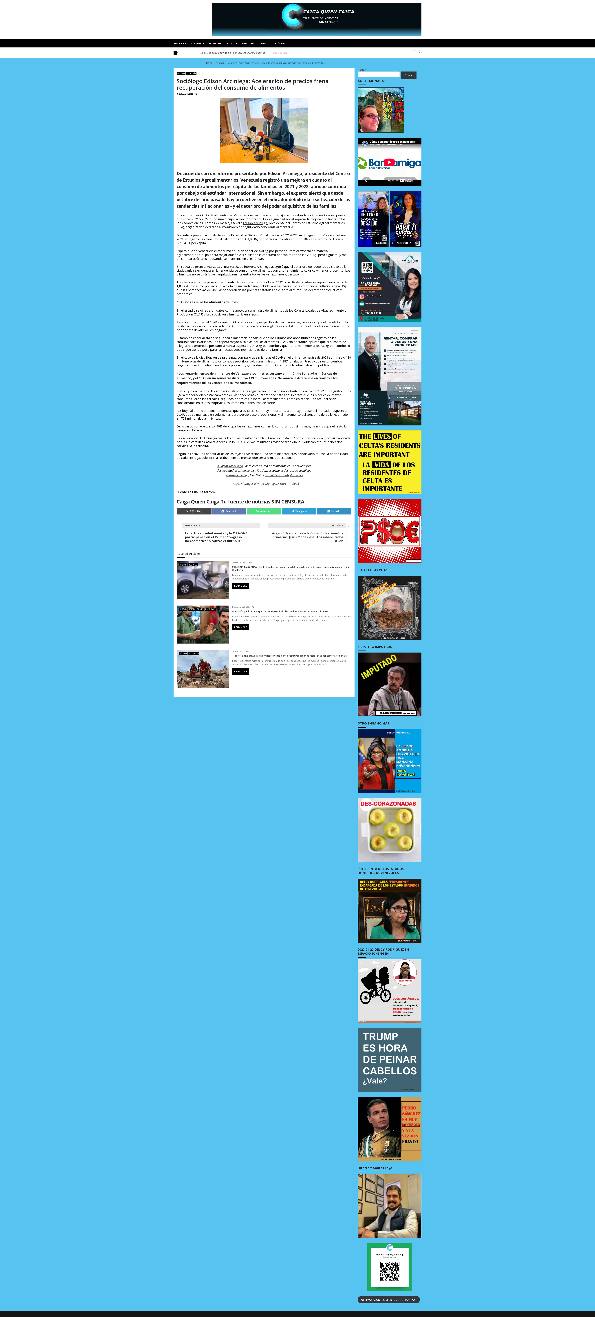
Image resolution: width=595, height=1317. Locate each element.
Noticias (179, 43)
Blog (264, 43)
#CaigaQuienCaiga (230, 466)
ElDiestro (215, 43)
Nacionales (210, 609)
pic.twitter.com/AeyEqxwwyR (284, 475)
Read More (240, 585)
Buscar (362, 70)
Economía (191, 73)
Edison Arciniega (255, 223)
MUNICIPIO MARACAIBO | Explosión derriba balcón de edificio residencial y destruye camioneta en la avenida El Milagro (291, 568)
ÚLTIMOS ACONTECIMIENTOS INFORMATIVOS (388, 1299)
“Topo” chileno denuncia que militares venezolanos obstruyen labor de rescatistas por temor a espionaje (289, 655)
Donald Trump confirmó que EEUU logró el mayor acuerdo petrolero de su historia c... (245, 52)
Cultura (196, 43)
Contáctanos (280, 43)
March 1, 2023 (289, 483)
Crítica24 (231, 43)
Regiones (193, 565)
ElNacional (249, 43)
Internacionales (196, 609)
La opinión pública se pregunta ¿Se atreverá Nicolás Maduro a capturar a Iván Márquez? (280, 611)
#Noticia (181, 73)
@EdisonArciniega (237, 475)
